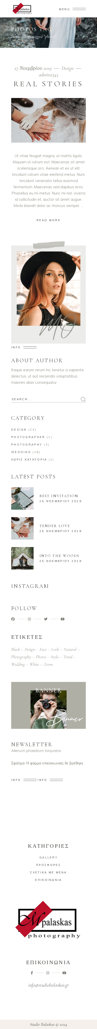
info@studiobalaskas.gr (48, 985)
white (34, 664)
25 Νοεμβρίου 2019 (61, 501)
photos (41, 656)
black (15, 649)
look (55, 649)
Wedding (21, 452)
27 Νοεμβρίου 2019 (33, 68)
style (54, 656)
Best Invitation (59, 496)
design (30, 649)
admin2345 (48, 75)
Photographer (28, 437)
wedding (18, 664)
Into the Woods (59, 556)
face (43, 649)
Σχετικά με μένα (48, 872)
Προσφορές (48, 865)
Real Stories (48, 84)
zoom (48, 664)
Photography (26, 444)
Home (15, 36)
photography (21, 656)
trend (67, 656)
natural (70, 649)
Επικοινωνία (48, 880)
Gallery (48, 857)
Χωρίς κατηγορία (29, 459)
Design (67, 68)
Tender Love (55, 526)
